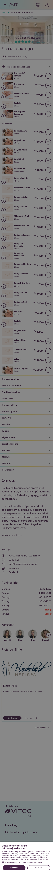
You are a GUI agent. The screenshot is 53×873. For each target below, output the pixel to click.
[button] (26, 862)
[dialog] (26, 857)
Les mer (46, 859)
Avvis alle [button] (39, 868)
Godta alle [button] (14, 868)
